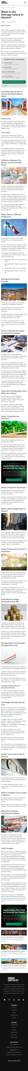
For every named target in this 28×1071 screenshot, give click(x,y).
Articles (8, 7)
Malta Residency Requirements (14, 1052)
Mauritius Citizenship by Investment (14, 1054)
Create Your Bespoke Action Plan (14, 82)
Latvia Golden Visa (14, 1044)
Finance (13, 7)
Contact (14, 1017)
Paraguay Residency (14, 1049)
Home (2, 7)
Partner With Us (14, 1014)
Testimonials (14, 1009)
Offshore (14, 1029)
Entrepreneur (14, 1034)
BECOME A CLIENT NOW (13, 479)
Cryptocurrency (14, 1037)
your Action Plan (9, 891)
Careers (14, 1012)
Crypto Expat (14, 1024)
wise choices (4, 32)
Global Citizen (14, 1032)
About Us (14, 1007)
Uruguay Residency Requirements (14, 1047)
